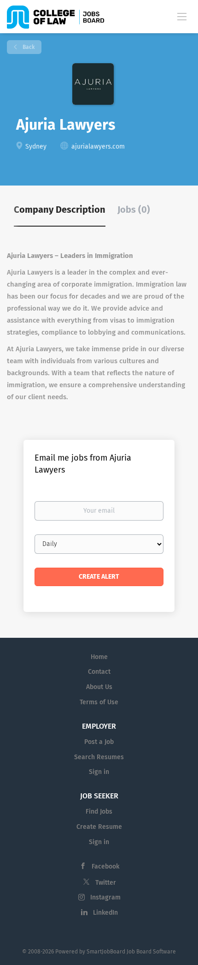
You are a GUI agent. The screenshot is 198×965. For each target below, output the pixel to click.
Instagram (105, 897)
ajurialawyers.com (98, 146)
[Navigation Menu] (181, 16)
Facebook (105, 866)
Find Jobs (99, 811)
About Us (99, 687)
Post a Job (99, 742)
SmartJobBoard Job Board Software (131, 951)
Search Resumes (99, 757)
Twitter (105, 883)
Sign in (99, 772)
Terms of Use (99, 702)
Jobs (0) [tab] (133, 209)
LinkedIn (105, 913)
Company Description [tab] (59, 209)
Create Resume (99, 827)
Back (28, 47)
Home (99, 657)
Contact (99, 672)
